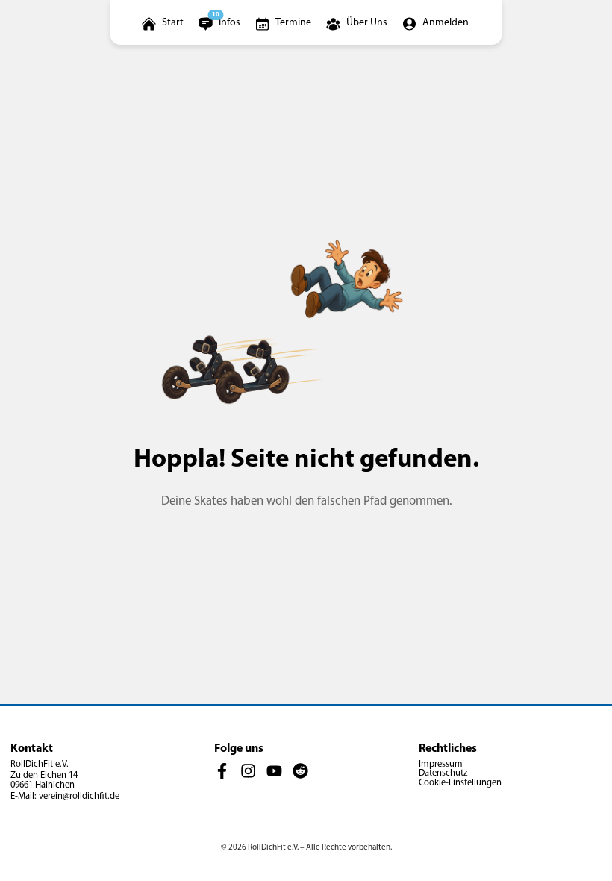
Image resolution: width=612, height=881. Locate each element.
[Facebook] (222, 771)
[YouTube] (274, 771)
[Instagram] (248, 771)
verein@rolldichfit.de (79, 796)
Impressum (441, 764)
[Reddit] (300, 771)
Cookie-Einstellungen (460, 783)
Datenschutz (443, 773)
